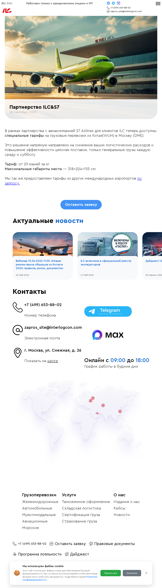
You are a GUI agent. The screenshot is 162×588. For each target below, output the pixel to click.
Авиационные (34, 521)
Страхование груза (79, 521)
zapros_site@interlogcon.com (53, 327)
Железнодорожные (40, 502)
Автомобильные (37, 508)
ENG (9, 3)
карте (52, 361)
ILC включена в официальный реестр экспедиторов (106, 262)
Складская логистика (81, 508)
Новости (122, 515)
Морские (30, 528)
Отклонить (132, 573)
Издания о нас (127, 502)
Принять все (110, 573)
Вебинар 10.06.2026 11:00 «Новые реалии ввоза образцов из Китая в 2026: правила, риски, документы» (39, 264)
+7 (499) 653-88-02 (43, 305)
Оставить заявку (81, 205)
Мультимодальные (39, 515)
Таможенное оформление (86, 502)
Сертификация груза (81, 515)
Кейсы (119, 508)
